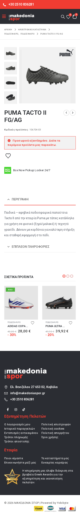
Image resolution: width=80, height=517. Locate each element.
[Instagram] (15, 409)
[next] (73, 113)
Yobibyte (62, 502)
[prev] (66, 113)
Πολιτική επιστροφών (56, 424)
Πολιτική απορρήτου (55, 432)
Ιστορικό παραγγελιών (19, 428)
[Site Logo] (21, 17)
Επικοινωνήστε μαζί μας (20, 462)
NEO (10, 289)
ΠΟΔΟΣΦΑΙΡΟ (13, 322)
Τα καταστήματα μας (55, 458)
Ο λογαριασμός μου (17, 424)
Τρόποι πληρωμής (16, 437)
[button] (62, 16)
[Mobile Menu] (5, 16)
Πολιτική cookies (52, 428)
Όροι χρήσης (49, 437)
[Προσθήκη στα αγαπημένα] (8, 155)
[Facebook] (7, 409)
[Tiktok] (23, 409)
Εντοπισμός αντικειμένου (21, 432)
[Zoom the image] (25, 370)
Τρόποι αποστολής (16, 441)
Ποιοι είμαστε (13, 458)
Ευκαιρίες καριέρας (54, 462)
